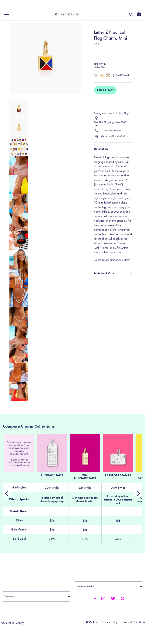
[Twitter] (113, 598)
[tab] (113, 208)
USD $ (90, 622)
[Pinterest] (122, 598)
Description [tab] (101, 149)
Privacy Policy (109, 622)
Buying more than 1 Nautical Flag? (112, 113)
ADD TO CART (105, 90)
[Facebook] (95, 598)
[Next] (7, 493)
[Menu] (6, 14)
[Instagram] (103, 598)
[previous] (138, 493)
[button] (138, 7)
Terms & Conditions (134, 622)
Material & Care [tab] (104, 273)
